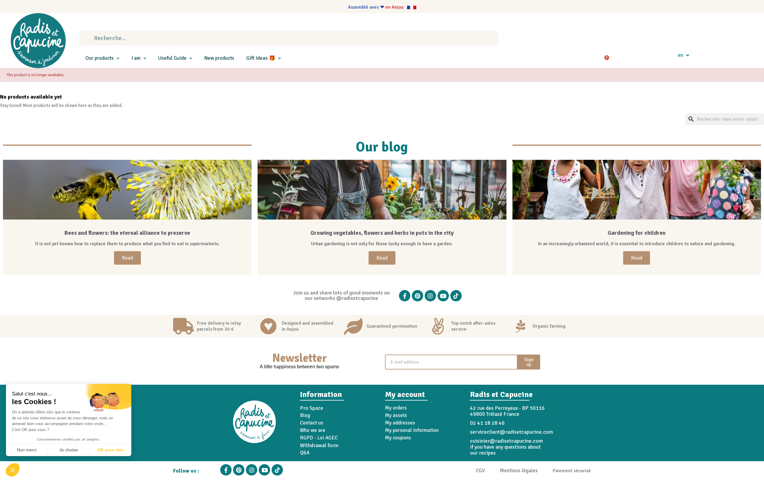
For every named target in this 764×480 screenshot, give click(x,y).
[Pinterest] (417, 295)
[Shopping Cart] (604, 55)
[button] (12, 470)
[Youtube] (443, 295)
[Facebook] (404, 295)
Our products (99, 58)
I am (136, 58)
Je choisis (68, 449)
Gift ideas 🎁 (260, 58)
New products (219, 58)
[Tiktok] (456, 295)
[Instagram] (430, 295)
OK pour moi (110, 449)
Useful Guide (172, 58)
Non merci (26, 449)
